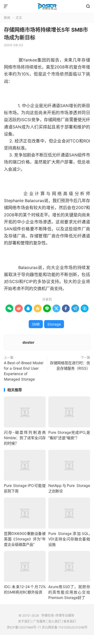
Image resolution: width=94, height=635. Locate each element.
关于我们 (24, 621)
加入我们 (54, 621)
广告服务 (39, 621)
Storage (54, 324)
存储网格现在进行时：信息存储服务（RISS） (70, 365)
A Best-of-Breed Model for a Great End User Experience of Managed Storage (23, 371)
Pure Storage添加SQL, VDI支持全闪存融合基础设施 (69, 539)
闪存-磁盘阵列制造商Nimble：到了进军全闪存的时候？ (25, 437)
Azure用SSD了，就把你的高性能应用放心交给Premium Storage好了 (69, 592)
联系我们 (69, 621)
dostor (28, 342)
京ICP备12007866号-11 (24, 627)
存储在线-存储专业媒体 (47, 6)
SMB (36, 324)
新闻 (7, 18)
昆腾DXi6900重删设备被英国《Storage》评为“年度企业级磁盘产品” (25, 539)
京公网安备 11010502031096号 (64, 627)
